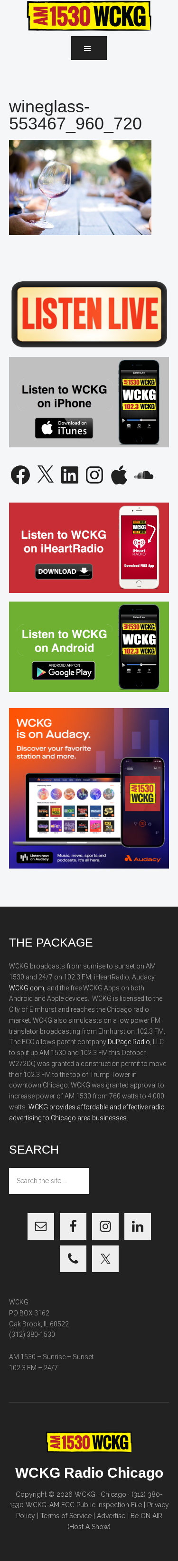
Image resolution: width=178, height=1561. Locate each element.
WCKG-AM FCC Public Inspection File (84, 1505)
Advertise (111, 1516)
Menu (89, 48)
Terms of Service (66, 1516)
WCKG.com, (27, 988)
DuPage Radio (129, 1042)
